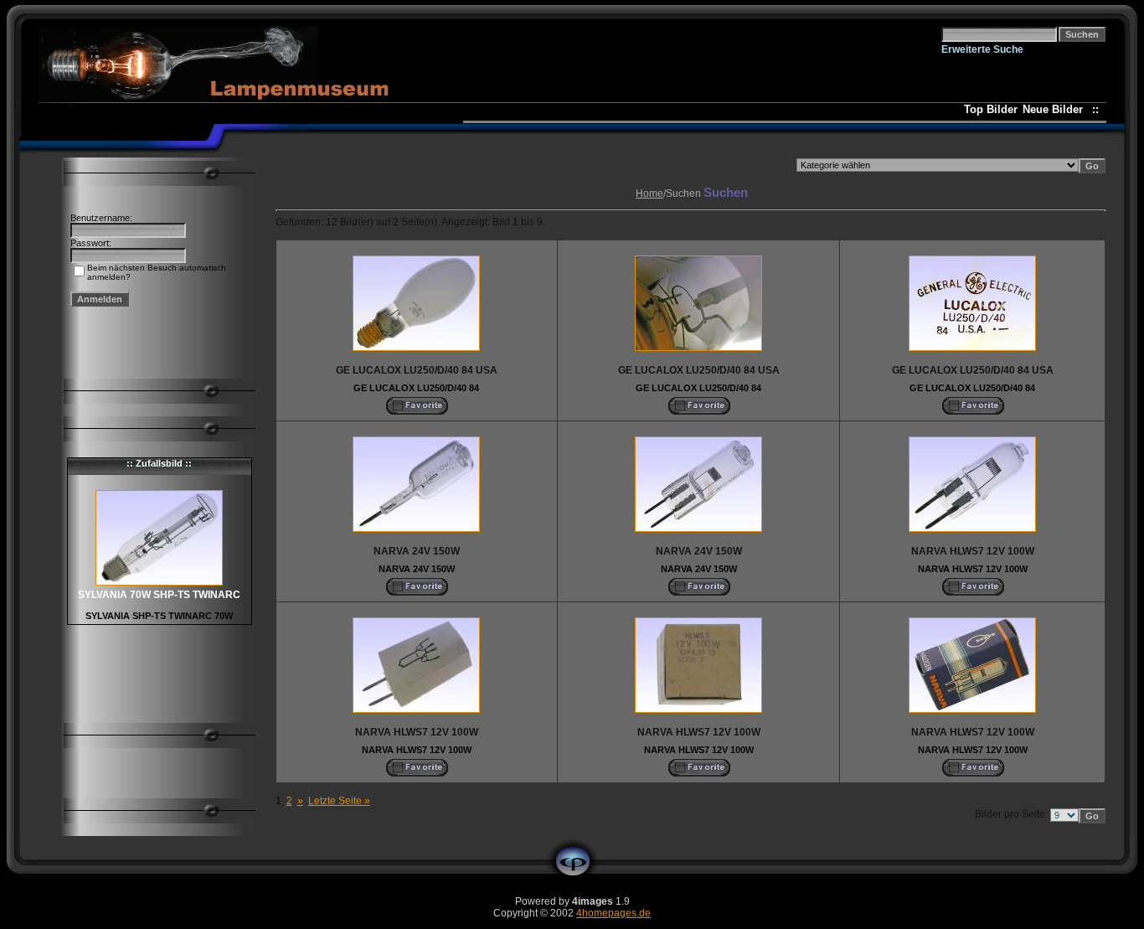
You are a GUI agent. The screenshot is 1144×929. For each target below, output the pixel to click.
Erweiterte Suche (982, 49)
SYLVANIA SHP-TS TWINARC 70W (159, 616)
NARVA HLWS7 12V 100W (973, 569)
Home (649, 193)
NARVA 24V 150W (417, 569)
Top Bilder (991, 109)
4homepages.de (613, 913)
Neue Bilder (1056, 109)
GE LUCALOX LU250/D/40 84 (416, 388)
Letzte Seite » (339, 801)
